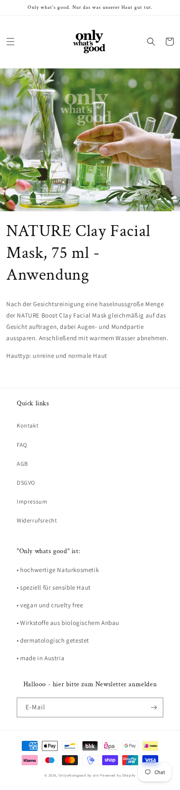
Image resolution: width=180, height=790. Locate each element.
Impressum (32, 501)
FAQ (22, 445)
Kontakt (28, 425)
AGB (22, 463)
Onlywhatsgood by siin (79, 775)
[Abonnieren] (153, 707)
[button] (10, 41)
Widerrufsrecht (37, 520)
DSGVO (26, 482)
